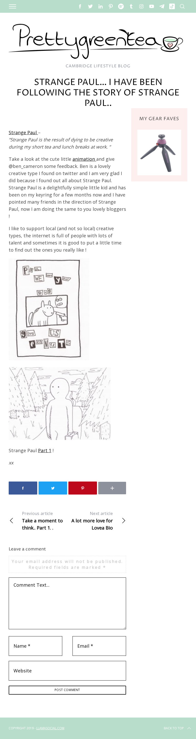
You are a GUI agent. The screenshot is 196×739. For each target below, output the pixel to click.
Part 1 (44, 450)
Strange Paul (23, 132)
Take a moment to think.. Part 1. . (42, 521)
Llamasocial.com (50, 728)
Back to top (174, 728)
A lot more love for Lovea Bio (92, 521)
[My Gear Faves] (159, 152)
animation (84, 159)
